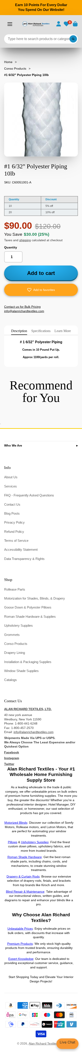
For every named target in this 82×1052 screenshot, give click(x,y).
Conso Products (15, 68)
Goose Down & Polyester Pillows (27, 607)
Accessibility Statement (21, 549)
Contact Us (12, 504)
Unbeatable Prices (20, 928)
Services (10, 486)
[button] (41, 290)
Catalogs (10, 680)
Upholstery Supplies (18, 625)
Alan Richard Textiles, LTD (47, 1043)
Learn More (62, 331)
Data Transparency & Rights (24, 559)
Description (19, 331)
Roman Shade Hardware (24, 857)
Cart (75, 23)
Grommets (12, 635)
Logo (36, 24)
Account (58, 23)
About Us (10, 477)
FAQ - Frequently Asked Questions (29, 495)
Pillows (12, 842)
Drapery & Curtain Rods (23, 876)
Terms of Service (16, 540)
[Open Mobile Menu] (10, 24)
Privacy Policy (14, 522)
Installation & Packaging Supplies (27, 662)
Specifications (41, 331)
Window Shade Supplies (21, 671)
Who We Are (13, 445)
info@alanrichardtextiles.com (34, 732)
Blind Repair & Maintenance (25, 891)
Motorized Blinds (15, 822)
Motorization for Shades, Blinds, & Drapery (34, 598)
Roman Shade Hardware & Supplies (30, 616)
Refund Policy (14, 531)
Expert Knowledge (20, 959)
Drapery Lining (14, 652)
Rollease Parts (14, 589)
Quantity (10, 247)
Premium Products (20, 943)
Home (8, 62)
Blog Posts (12, 513)
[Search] (73, 39)
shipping (25, 240)
